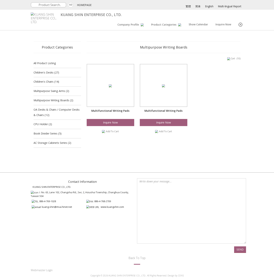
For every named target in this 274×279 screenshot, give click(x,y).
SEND (240, 249)
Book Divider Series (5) (48, 133)
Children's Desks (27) (46, 72)
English (209, 6)
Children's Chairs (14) (46, 81)
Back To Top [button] (137, 258)
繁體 (188, 6)
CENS (181, 275)
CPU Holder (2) (43, 124)
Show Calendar (198, 24)
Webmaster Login (42, 270)
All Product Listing (45, 63)
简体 (198, 6)
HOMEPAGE (84, 5)
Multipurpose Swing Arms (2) (51, 91)
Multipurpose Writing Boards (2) (53, 100)
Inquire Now (223, 24)
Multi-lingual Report (229, 6)
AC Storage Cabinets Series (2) (52, 143)
